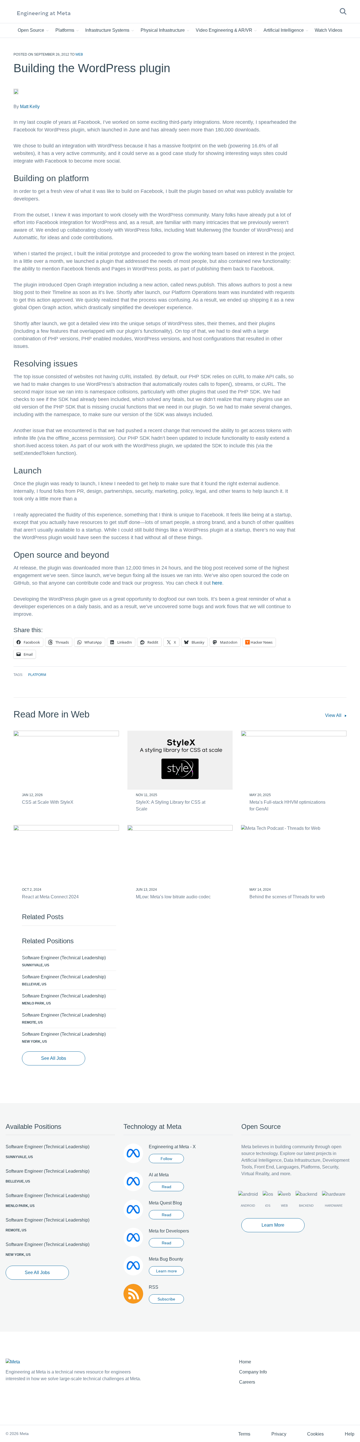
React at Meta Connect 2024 (50, 896)
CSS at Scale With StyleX (47, 802)
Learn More (273, 1225)
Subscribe (166, 1299)
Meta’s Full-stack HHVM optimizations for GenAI (287, 805)
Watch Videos (328, 30)
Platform (37, 675)
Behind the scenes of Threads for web (287, 896)
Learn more (166, 1271)
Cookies (315, 1434)
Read (166, 1186)
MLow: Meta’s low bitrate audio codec (173, 896)
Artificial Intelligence (284, 30)
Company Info (253, 1372)
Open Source (31, 30)
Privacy (278, 1434)
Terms (244, 1434)
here (217, 583)
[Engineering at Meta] (44, 13)
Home (245, 1361)
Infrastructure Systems (107, 30)
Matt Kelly (30, 106)
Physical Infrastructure (163, 30)
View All (334, 715)
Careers (247, 1382)
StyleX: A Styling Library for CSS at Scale (170, 805)
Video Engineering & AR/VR (224, 30)
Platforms (65, 30)
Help (349, 1434)
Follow (166, 1158)
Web (79, 54)
